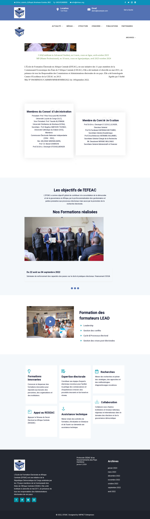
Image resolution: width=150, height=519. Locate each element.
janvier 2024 (112, 468)
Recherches (108, 372)
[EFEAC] (19, 12)
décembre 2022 (114, 476)
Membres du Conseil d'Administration (49, 112)
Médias (70, 26)
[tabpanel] (75, 272)
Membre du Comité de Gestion (100, 120)
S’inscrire (96, 26)
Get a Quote (128, 10)
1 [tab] (72, 288)
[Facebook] (125, 2)
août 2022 (112, 491)
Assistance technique (74, 414)
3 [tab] (78, 288)
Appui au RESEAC (44, 413)
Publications (112, 26)
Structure (83, 26)
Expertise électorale (73, 377)
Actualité (56, 26)
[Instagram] (132, 2)
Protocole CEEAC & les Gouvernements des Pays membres (87, 460)
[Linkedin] (135, 2)
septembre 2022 (114, 487)
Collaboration (109, 402)
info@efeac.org (78, 2)
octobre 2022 (113, 483)
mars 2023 (112, 472)
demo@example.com (100, 11)
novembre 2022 (114, 479)
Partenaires (127, 26)
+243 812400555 (61, 2)
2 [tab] (75, 288)
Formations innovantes (34, 378)
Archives (130, 37)
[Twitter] (128, 2)
